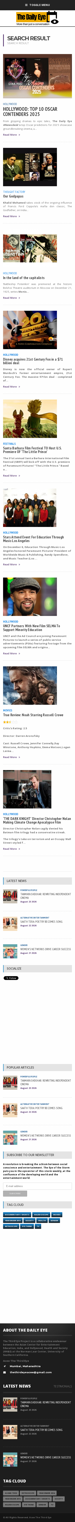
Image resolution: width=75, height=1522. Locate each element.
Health (42, 1220)
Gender (24, 945)
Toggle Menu (39, 5)
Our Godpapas (13, 196)
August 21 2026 (28, 953)
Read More (10, 135)
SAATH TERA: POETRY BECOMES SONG (41, 921)
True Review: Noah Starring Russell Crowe (33, 714)
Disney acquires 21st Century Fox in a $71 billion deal (33, 361)
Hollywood (10, 104)
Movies (7, 710)
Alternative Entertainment (35, 917)
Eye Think (27, 1226)
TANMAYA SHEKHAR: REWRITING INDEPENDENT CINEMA (45, 896)
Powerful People (28, 890)
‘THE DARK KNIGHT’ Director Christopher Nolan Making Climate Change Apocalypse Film (37, 820)
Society (29, 1220)
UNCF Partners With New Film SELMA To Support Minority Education (31, 627)
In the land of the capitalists (24, 277)
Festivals (9, 444)
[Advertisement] (37, 1023)
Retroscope (11, 1226)
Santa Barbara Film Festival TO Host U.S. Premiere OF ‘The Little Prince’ (32, 450)
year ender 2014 (47, 1493)
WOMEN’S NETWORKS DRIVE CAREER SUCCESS (45, 949)
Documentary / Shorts (17, 1214)
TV (38, 1226)
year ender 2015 (13, 1220)
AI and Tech (11, 1493)
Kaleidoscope (41, 1214)
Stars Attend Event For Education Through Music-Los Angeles (33, 539)
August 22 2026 (28, 925)
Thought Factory (14, 192)
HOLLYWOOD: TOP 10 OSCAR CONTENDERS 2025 (30, 111)
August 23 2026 (28, 901)
